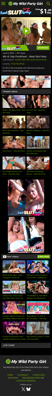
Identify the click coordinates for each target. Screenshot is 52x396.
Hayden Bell (20, 60)
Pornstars (39, 375)
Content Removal (26, 381)
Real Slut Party (17, 64)
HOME (10, 375)
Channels (22, 375)
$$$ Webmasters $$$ (33, 378)
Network (13, 378)
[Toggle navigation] (3, 3)
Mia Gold (30, 60)
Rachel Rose (41, 60)
